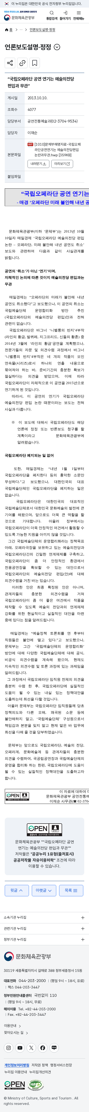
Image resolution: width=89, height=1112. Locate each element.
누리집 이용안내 (16, 1072)
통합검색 (51, 18)
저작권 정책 (40, 1065)
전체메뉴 (78, 18)
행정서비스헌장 (61, 1065)
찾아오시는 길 (14, 1033)
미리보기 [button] (60, 164)
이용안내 (10, 1026)
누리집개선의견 (40, 1072)
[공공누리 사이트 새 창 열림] (14, 1085)
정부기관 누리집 (15, 939)
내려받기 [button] (36, 164)
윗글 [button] (14, 890)
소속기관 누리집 (15, 917)
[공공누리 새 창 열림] (44, 829)
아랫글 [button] (41, 890)
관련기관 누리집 (15, 928)
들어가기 (65, 18)
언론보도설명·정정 (42, 30)
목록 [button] (68, 890)
